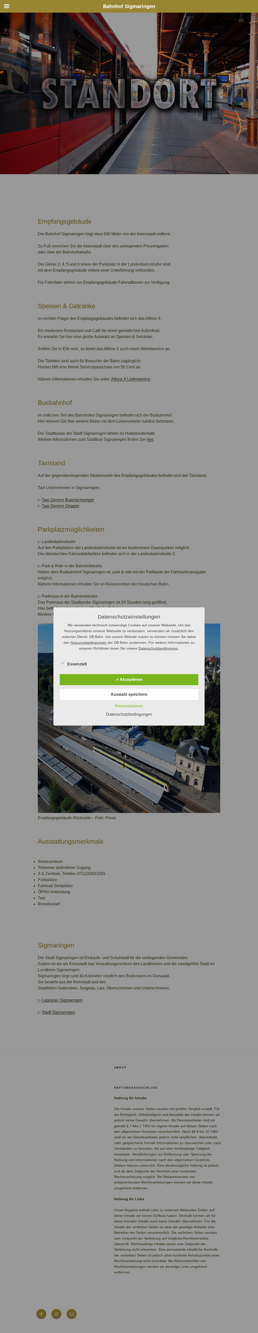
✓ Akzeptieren (129, 679)
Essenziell (77, 664)
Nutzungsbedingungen (89, 642)
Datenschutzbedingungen (129, 714)
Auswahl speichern (129, 694)
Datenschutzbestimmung (158, 648)
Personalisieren (129, 706)
